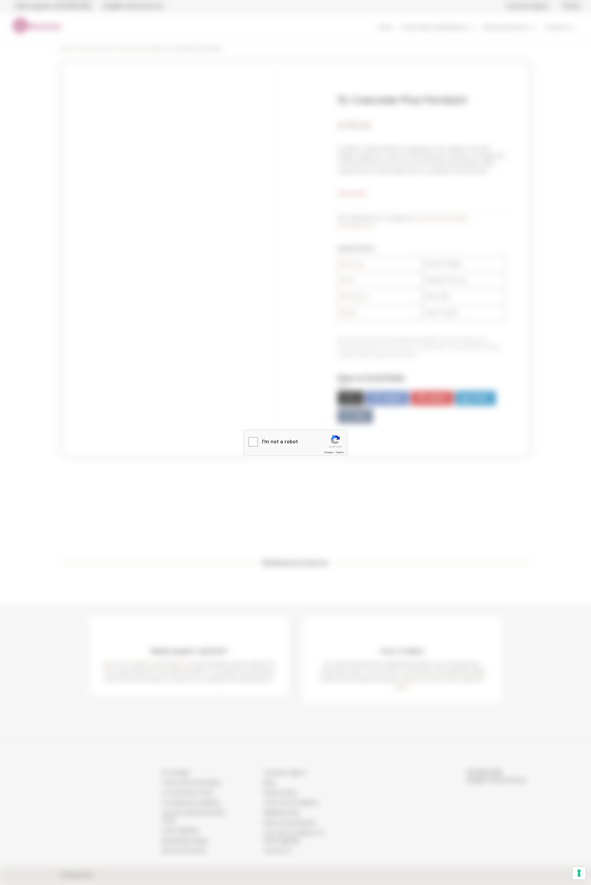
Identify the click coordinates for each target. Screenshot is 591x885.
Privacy (328, 452)
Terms (340, 452)
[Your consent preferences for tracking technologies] (579, 873)
